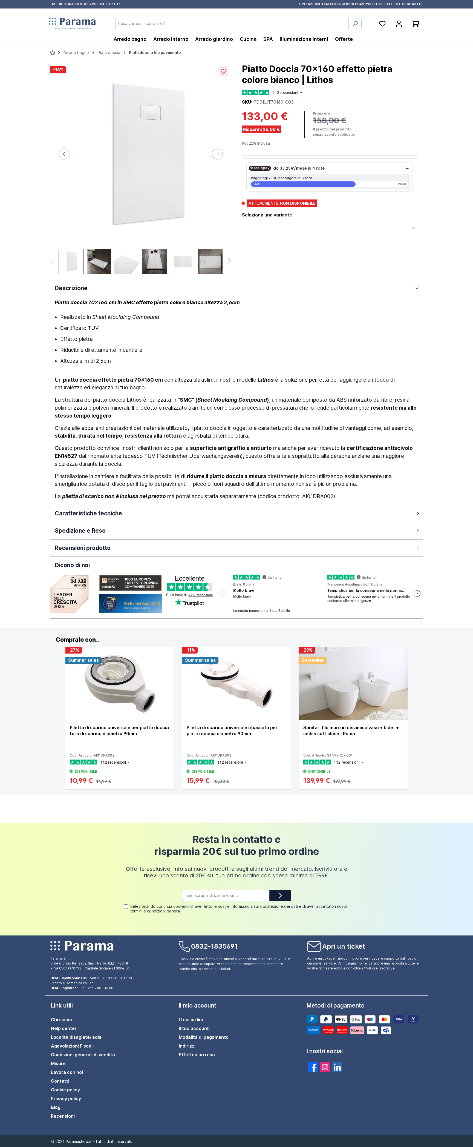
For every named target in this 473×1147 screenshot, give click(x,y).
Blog (55, 1107)
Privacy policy (66, 1098)
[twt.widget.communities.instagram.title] (325, 1067)
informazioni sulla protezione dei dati (264, 906)
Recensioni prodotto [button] (83, 547)
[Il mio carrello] (416, 23)
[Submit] (280, 895)
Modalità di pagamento (204, 1037)
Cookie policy (65, 1089)
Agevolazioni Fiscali (72, 1046)
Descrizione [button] (71, 288)
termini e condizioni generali (155, 911)
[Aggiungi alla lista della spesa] (223, 71)
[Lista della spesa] (382, 23)
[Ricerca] (355, 23)
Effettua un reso (197, 1054)
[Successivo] (217, 154)
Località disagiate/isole (76, 1037)
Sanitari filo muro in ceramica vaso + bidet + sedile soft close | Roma (351, 730)
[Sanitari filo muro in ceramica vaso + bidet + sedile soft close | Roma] (353, 683)
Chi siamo (61, 1019)
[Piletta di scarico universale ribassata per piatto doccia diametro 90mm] (236, 683)
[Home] (52, 52)
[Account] (399, 23)
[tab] (236, 640)
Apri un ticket (343, 946)
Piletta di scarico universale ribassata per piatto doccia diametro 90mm (232, 730)
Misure (58, 1063)
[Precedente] (64, 154)
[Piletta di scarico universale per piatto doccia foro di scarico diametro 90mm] (119, 683)
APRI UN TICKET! (104, 4)
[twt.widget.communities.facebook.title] (313, 1067)
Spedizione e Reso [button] (80, 530)
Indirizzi (187, 1046)
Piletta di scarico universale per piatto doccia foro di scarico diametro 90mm (119, 730)
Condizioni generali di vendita (83, 1054)
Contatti (60, 1081)
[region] (140, 169)
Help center (64, 1028)
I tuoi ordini (191, 1019)
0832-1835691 (214, 946)
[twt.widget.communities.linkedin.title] (337, 1067)
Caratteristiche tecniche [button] (88, 513)
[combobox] (232, 23)
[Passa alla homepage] (72, 23)
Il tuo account (194, 1028)
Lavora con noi (67, 1072)
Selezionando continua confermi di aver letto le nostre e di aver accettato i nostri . (238, 908)
